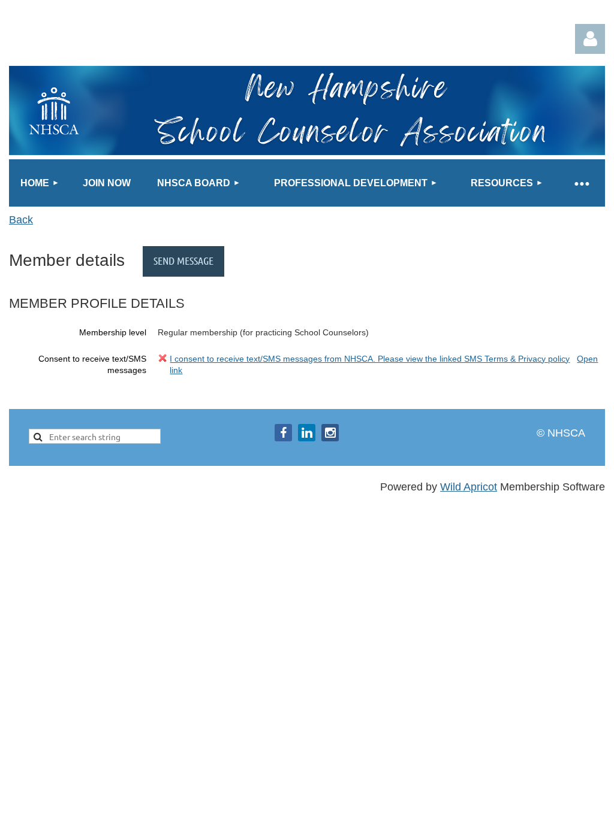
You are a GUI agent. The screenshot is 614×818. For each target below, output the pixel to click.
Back (21, 220)
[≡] (581, 183)
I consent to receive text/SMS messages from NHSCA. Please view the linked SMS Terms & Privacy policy (370, 358)
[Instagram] (330, 432)
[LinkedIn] (306, 432)
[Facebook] (283, 432)
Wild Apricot (468, 487)
